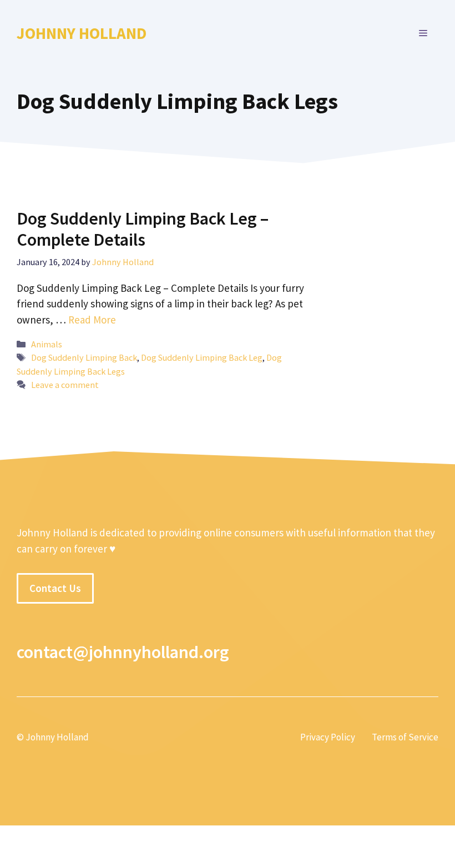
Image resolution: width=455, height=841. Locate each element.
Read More (92, 319)
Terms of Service (405, 737)
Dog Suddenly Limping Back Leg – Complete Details (143, 229)
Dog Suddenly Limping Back (84, 357)
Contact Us (55, 588)
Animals (46, 344)
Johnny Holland (81, 33)
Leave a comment (65, 384)
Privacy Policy (327, 737)
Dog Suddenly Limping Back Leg (201, 357)
